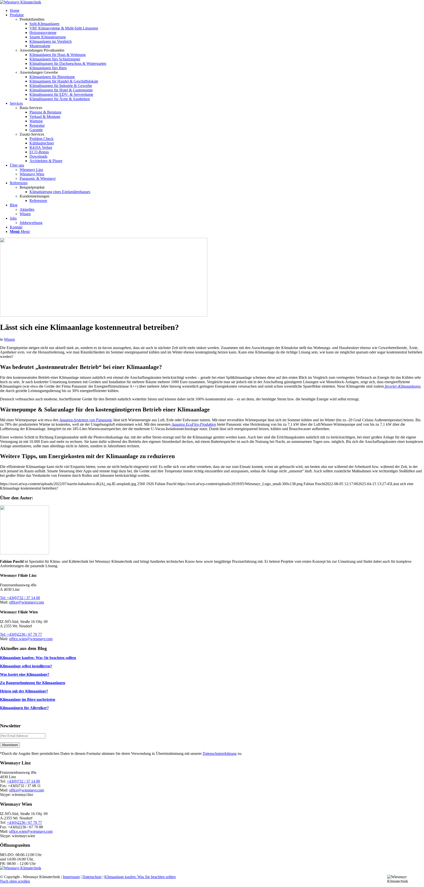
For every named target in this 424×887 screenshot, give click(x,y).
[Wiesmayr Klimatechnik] (20, 2)
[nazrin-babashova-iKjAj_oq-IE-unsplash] (103, 315)
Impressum (71, 877)
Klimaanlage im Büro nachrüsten (27, 699)
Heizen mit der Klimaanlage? (24, 691)
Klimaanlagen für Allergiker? (24, 708)
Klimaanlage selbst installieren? (26, 666)
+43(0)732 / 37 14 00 (23, 781)
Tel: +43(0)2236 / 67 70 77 (21, 634)
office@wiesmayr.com (26, 602)
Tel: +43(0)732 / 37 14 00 (20, 598)
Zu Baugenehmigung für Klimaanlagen (32, 683)
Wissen (9, 339)
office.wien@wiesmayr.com (31, 639)
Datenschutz (92, 877)
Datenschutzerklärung (220, 753)
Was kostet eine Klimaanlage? (24, 674)
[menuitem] (217, 10)
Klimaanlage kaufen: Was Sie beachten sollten (38, 658)
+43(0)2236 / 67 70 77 (24, 822)
